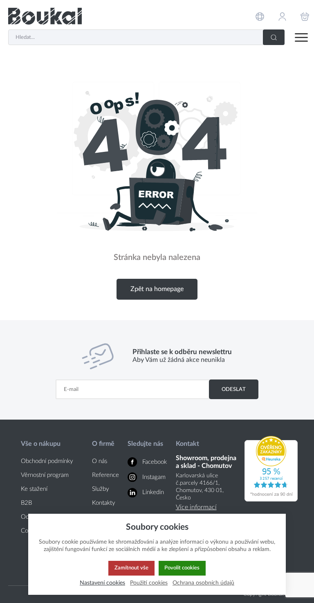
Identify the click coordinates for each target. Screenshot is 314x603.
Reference (105, 475)
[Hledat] (274, 37)
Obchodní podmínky (47, 461)
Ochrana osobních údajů (203, 583)
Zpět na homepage (157, 289)
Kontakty (103, 503)
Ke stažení (34, 489)
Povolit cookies (182, 568)
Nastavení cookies (102, 583)
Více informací (196, 507)
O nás (99, 461)
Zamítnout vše (131, 568)
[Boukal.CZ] (45, 16)
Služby (100, 489)
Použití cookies (149, 583)
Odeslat (234, 389)
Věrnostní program (45, 475)
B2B (26, 503)
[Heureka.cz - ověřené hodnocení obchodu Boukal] (271, 499)
